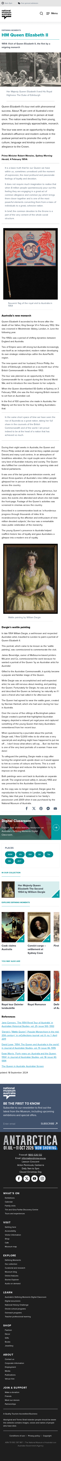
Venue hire (9, 1378)
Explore (9, 1255)
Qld (30, 854)
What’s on (11, 1193)
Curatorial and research (15, 1267)
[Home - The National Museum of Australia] (6, 14)
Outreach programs (13, 1312)
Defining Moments (11, 30)
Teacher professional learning (18, 1316)
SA (39, 854)
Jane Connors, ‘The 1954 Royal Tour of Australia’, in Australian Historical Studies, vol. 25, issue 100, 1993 (28, 1024)
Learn (8, 1292)
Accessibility (10, 1230)
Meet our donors (12, 1400)
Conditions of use (17, 1435)
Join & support (15, 1388)
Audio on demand (12, 1283)
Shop (7, 1238)
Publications (10, 1374)
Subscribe (47, 1123)
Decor (7, 1334)
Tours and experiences (15, 1213)
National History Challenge (16, 1304)
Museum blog (11, 1271)
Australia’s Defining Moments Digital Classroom (25, 1297)
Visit (7, 1222)
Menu (54, 13)
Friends (8, 1396)
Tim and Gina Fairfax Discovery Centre (21, 1209)
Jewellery (9, 1345)
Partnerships (10, 1404)
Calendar (9, 1201)
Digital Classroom (16, 820)
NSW (10, 854)
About (8, 1354)
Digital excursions (12, 1300)
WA (9, 861)
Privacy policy (34, 1435)
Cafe (7, 1242)
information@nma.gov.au (34, 1158)
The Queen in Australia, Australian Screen (23, 1066)
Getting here (10, 1227)
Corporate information (14, 1363)
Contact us (9, 1359)
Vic (20, 854)
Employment (10, 1367)
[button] (30, 263)
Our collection (11, 1264)
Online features (11, 1275)
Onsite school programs (15, 1308)
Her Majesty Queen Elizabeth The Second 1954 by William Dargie (31, 889)
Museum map (11, 1246)
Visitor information (13, 1234)
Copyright (47, 1435)
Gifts (7, 1337)
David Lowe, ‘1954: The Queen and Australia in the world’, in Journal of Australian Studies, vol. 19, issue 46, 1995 (30, 1046)
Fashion (8, 1330)
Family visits (10, 1205)
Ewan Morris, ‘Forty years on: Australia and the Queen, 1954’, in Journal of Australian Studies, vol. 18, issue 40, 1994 (29, 1057)
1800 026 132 (35, 1155)
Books (7, 1341)
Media (7, 1371)
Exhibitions (10, 1197)
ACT (19, 861)
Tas (48, 854)
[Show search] (41, 14)
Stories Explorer (12, 1279)
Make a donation (12, 1392)
